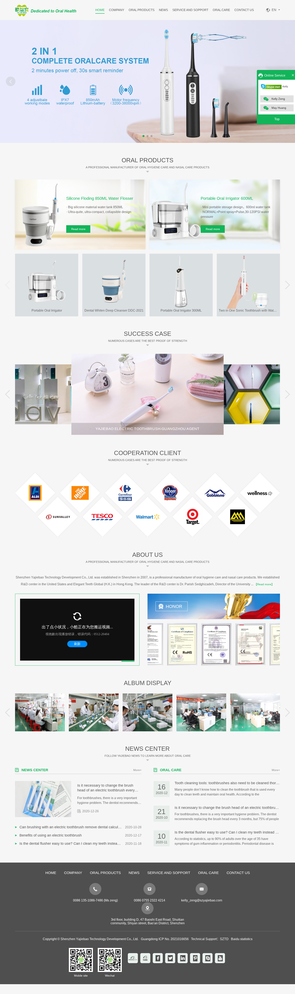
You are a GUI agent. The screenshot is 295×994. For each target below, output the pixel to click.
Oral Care (221, 10)
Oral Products (142, 10)
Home (100, 10)
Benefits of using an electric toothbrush (50, 835)
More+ (137, 770)
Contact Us (244, 10)
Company (116, 10)
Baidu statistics (241, 939)
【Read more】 (264, 584)
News (163, 10)
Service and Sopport (190, 10)
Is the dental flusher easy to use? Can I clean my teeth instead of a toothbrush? (72, 844)
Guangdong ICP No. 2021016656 (165, 939)
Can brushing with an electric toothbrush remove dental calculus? (71, 827)
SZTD (224, 939)
